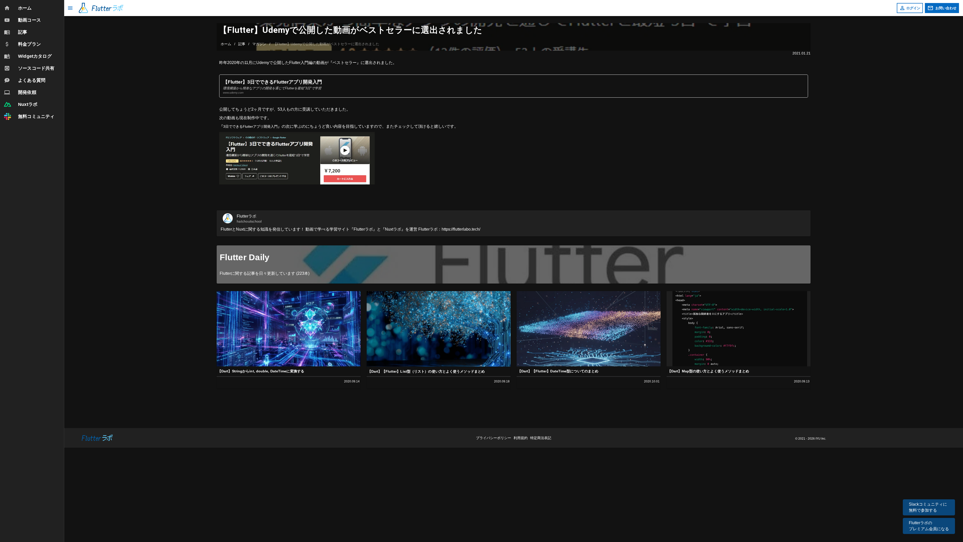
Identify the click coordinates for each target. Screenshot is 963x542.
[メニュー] (70, 8)
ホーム (226, 44)
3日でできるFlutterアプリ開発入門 (250, 126)
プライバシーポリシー (494, 438)
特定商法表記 (540, 438)
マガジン (259, 44)
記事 (241, 44)
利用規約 (521, 438)
